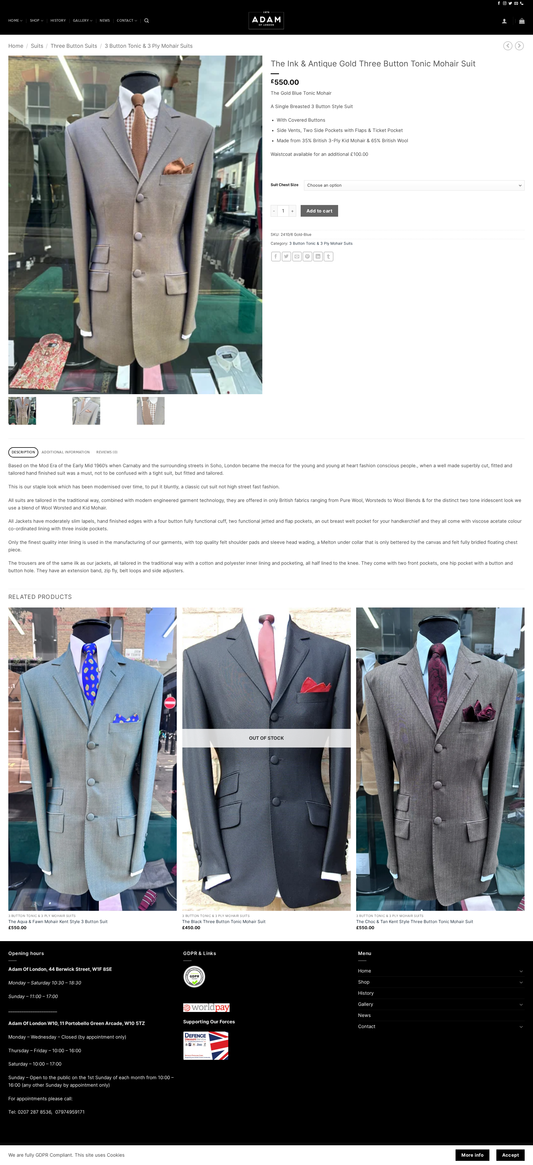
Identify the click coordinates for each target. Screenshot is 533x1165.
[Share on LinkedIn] (318, 256)
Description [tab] (23, 452)
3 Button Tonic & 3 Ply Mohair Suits (149, 45)
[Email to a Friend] (297, 256)
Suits (37, 45)
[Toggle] (521, 971)
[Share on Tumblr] (328, 256)
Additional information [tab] (66, 452)
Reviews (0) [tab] (106, 452)
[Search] (146, 20)
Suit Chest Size (284, 185)
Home (13, 20)
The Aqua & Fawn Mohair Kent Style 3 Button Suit (58, 921)
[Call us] (522, 4)
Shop (35, 20)
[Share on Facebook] (276, 256)
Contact (125, 20)
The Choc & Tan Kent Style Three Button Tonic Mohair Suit (414, 921)
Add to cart (319, 211)
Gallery (81, 20)
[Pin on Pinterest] (307, 256)
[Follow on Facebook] (499, 4)
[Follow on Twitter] (510, 4)
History (58, 20)
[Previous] (8, 774)
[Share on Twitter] (286, 256)
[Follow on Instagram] (505, 4)
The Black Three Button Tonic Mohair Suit (224, 921)
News (105, 20)
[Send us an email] (516, 4)
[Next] (524, 774)
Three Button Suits (74, 45)
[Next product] (507, 46)
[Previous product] (519, 46)
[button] (504, 21)
